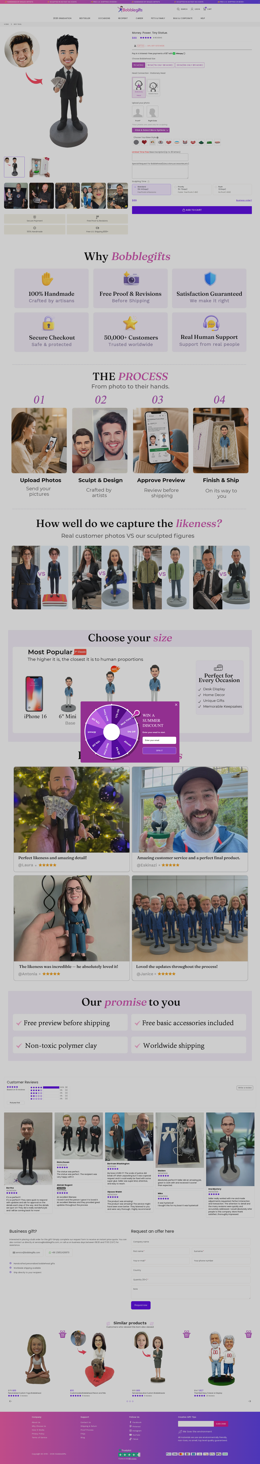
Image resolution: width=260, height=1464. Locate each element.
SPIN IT (159, 750)
